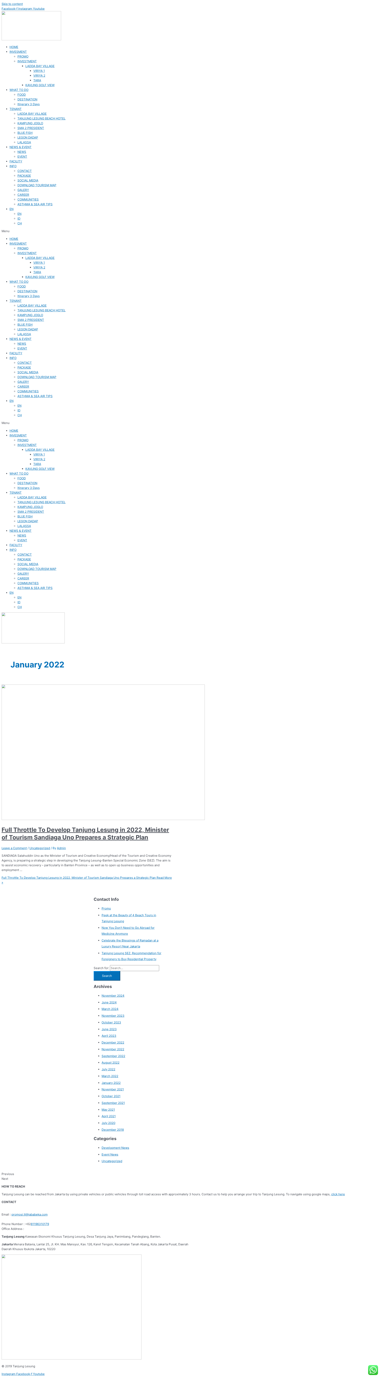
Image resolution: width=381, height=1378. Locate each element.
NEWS (21, 152)
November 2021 (113, 1089)
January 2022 (111, 1083)
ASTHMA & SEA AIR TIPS (35, 204)
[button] (190, 231)
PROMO (22, 56)
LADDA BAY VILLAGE (40, 66)
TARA (37, 80)
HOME (14, 47)
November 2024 (113, 996)
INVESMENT (18, 52)
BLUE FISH (25, 133)
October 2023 (111, 1022)
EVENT (22, 156)
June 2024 (109, 1002)
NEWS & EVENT (21, 147)
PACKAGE (24, 176)
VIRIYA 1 (39, 71)
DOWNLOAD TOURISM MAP (36, 185)
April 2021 (109, 1116)
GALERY (23, 190)
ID (18, 218)
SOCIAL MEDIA (27, 180)
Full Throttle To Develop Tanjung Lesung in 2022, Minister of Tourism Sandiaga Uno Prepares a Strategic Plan (85, 833)
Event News (110, 1154)
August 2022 (110, 1062)
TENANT (16, 109)
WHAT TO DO (19, 90)
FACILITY (16, 161)
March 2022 (110, 1076)
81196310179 (40, 1224)
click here (338, 1194)
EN (11, 209)
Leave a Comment (14, 848)
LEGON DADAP (27, 137)
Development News (115, 1148)
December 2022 (113, 1042)
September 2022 (113, 1056)
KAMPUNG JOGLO (30, 123)
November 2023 (113, 1016)
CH (19, 223)
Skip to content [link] (12, 4)
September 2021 (113, 1103)
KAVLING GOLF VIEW (40, 85)
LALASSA (24, 142)
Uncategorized (39, 848)
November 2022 (113, 1049)
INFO (13, 166)
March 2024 (110, 1009)
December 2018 (113, 1130)
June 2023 (109, 1029)
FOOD (21, 95)
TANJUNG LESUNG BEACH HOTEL (41, 118)
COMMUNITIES (28, 199)
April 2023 (109, 1036)
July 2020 (108, 1123)
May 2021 (108, 1109)
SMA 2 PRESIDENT (30, 128)
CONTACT (24, 171)
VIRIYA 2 (39, 75)
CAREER (23, 195)
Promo (106, 908)
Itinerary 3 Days (28, 104)
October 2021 (111, 1096)
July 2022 (108, 1069)
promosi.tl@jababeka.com (30, 1214)
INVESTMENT (27, 61)
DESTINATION (27, 99)
